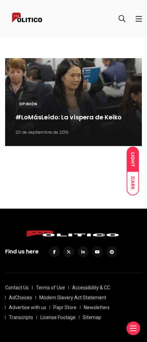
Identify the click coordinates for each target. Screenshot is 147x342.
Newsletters (97, 307)
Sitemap (92, 317)
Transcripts (21, 317)
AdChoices (20, 297)
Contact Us (17, 287)
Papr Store (65, 307)
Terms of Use (50, 287)
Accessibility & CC (91, 287)
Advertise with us (27, 307)
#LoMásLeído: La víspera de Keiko (68, 117)
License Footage (58, 317)
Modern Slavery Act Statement (72, 297)
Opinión (28, 104)
